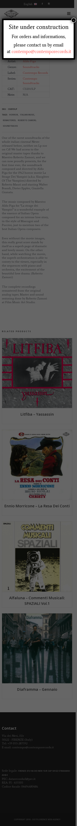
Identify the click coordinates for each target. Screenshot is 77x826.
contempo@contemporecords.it (41, 51)
